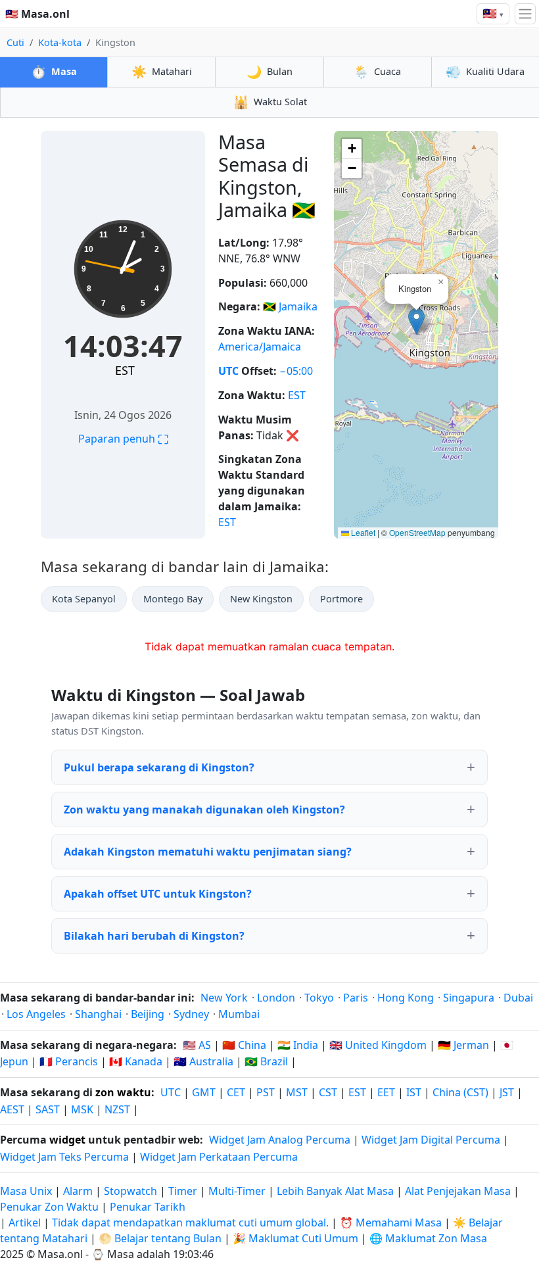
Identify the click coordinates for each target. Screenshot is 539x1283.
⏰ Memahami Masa (391, 1222)
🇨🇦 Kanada (135, 1061)
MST (297, 1092)
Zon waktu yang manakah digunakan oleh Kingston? (204, 809)
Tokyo (319, 997)
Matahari (161, 71)
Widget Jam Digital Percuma (431, 1139)
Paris (355, 997)
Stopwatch (130, 1191)
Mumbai (239, 1014)
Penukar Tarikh (147, 1206)
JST (507, 1092)
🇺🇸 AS (197, 1045)
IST (413, 1092)
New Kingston (261, 599)
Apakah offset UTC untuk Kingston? (158, 893)
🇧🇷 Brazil (266, 1061)
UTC (228, 371)
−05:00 (296, 371)
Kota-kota (60, 42)
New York (224, 997)
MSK (82, 1109)
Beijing (147, 1014)
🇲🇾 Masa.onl (37, 14)
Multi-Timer (237, 1191)
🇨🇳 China (244, 1045)
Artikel (25, 1222)
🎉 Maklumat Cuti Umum (295, 1238)
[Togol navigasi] (525, 13)
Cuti (15, 42)
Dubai (518, 997)
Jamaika (298, 306)
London (276, 997)
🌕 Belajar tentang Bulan (160, 1238)
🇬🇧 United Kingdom (378, 1045)
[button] (416, 321)
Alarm (78, 1191)
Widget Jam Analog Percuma (279, 1139)
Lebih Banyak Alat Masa (336, 1191)
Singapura (468, 997)
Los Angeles (36, 1014)
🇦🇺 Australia (203, 1061)
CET (236, 1092)
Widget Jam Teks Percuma (64, 1157)
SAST (47, 1109)
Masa (54, 71)
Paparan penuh (123, 438)
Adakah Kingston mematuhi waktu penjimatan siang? (208, 851)
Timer (182, 1191)
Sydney (191, 1014)
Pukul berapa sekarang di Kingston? (159, 767)
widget (67, 1139)
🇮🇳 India (297, 1045)
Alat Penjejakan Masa (459, 1191)
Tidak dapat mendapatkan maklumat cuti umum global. (190, 1222)
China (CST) (460, 1092)
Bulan (269, 71)
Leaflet (362, 532)
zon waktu (123, 1092)
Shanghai (98, 1014)
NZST (117, 1109)
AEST (12, 1109)
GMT (204, 1092)
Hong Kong (405, 997)
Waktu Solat (270, 101)
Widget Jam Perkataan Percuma (219, 1157)
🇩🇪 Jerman (463, 1045)
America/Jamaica (259, 346)
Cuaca (377, 71)
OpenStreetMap (417, 532)
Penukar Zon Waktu (50, 1206)
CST (328, 1092)
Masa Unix (26, 1191)
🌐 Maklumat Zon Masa (428, 1238)
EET (386, 1092)
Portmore (341, 599)
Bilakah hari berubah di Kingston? (154, 936)
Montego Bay (172, 599)
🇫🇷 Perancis (68, 1061)
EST (125, 370)
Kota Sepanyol (84, 599)
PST (265, 1092)
